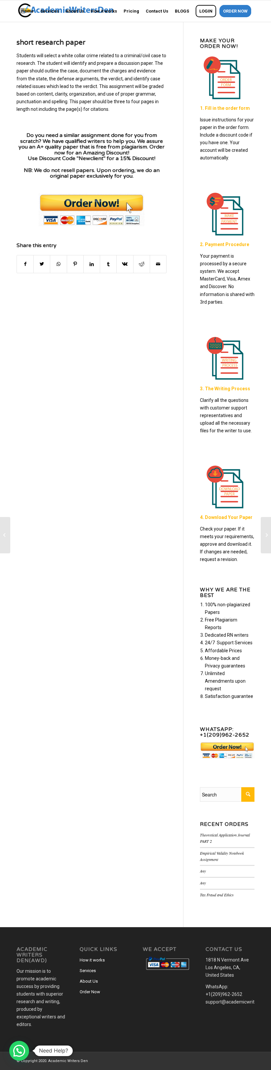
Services (88, 970)
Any (203, 871)
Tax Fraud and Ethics (217, 894)
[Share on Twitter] (42, 264)
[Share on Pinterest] (75, 264)
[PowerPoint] (5, 535)
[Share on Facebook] (25, 264)
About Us (89, 981)
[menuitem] (27, 11)
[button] (19, 1051)
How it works (92, 960)
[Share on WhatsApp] (58, 264)
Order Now (90, 991)
